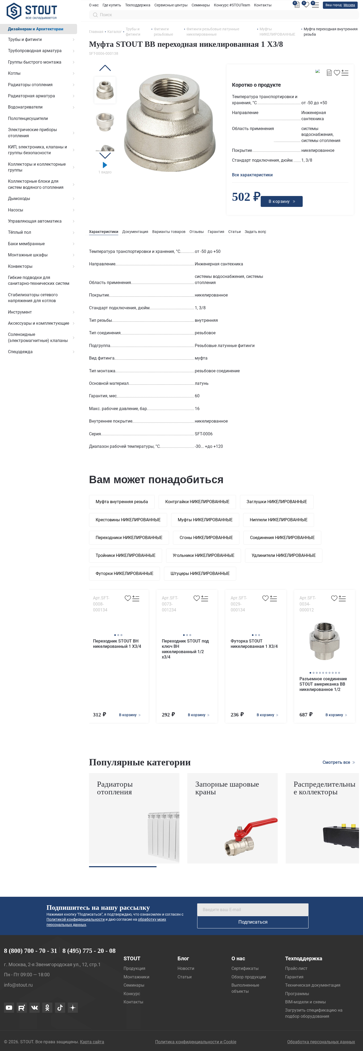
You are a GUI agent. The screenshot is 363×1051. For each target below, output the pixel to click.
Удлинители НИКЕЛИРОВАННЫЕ (284, 555)
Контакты (263, 5)
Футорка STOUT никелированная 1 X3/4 (254, 644)
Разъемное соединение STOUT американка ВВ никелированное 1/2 (323, 684)
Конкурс (132, 993)
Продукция (134, 968)
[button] (105, 68)
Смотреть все (337, 762)
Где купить (112, 5)
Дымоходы (19, 198)
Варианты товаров (168, 232)
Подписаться (253, 922)
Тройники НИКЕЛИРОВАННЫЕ (125, 555)
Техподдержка (137, 5)
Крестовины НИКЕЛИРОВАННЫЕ (128, 519)
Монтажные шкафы (28, 254)
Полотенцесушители (28, 118)
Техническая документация (312, 985)
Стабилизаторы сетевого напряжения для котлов (33, 297)
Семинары (201, 5)
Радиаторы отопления (30, 84)
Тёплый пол (19, 232)
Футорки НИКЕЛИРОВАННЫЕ (124, 573)
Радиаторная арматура (31, 95)
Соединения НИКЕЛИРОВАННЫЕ (282, 537)
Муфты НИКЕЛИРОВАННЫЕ (205, 519)
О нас (94, 5)
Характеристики (103, 232)
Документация (135, 232)
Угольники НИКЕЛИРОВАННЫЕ (203, 555)
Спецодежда (20, 351)
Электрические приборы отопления (32, 132)
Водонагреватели (25, 107)
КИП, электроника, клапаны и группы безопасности (37, 149)
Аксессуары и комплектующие (38, 323)
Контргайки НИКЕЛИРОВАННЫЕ (197, 501)
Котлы (14, 73)
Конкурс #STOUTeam (232, 5)
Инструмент (20, 312)
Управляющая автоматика (35, 221)
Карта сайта (92, 1041)
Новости (186, 968)
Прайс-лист (296, 968)
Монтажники (136, 976)
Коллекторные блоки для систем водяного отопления (36, 184)
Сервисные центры (171, 5)
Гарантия (216, 232)
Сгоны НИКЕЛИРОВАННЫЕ (206, 537)
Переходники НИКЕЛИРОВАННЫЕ (129, 537)
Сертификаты (245, 968)
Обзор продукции (248, 976)
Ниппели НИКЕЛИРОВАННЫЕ (278, 519)
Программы (297, 993)
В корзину (128, 715)
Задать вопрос (258, 232)
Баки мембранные (26, 243)
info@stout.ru (18, 985)
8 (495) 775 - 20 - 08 (89, 950)
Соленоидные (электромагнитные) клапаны (38, 337)
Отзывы (196, 232)
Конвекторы (20, 266)
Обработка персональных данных (321, 1041)
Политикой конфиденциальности (76, 919)
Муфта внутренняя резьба (122, 501)
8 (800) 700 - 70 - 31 (30, 950)
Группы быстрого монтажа (34, 62)
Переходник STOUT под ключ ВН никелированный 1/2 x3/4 (185, 649)
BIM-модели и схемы (305, 1001)
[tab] (103, 231)
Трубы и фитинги (25, 39)
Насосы (15, 209)
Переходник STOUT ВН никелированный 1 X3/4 (117, 644)
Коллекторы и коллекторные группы (37, 167)
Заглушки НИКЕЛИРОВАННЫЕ (277, 501)
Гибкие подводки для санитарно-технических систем (38, 280)
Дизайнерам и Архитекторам (35, 29)
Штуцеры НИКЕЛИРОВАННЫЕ (200, 573)
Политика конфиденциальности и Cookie (195, 1041)
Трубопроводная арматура (35, 50)
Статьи (234, 232)
